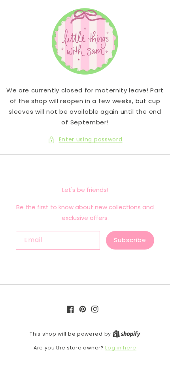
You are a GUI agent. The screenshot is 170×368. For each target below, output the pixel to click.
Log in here (120, 347)
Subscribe (130, 240)
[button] (85, 140)
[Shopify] (126, 334)
